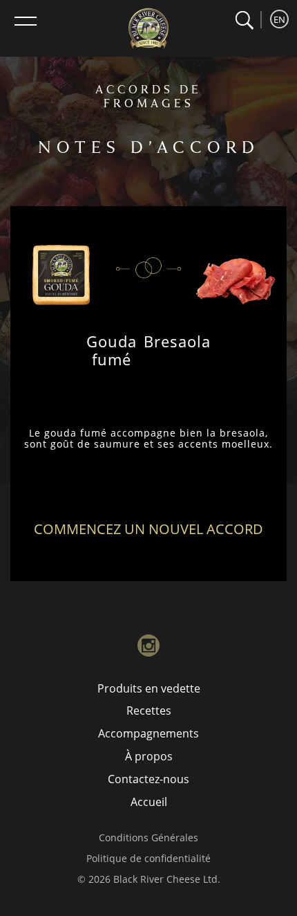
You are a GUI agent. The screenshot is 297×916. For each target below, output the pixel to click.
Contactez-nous (148, 779)
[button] (244, 20)
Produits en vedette (148, 688)
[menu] (25, 20)
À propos (149, 756)
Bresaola (177, 341)
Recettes (148, 710)
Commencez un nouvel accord (148, 529)
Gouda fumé (111, 350)
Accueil (149, 801)
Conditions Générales (148, 837)
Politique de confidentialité (148, 858)
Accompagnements (148, 733)
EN (279, 19)
